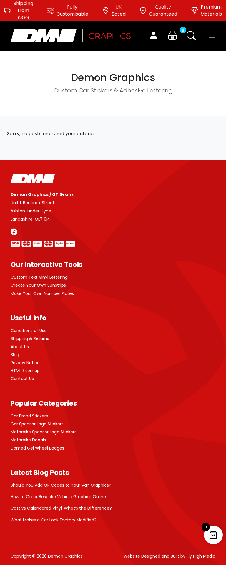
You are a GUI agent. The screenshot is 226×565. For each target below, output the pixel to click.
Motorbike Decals (28, 440)
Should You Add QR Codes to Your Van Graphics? (61, 485)
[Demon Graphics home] (71, 35)
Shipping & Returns (30, 338)
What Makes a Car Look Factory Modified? (54, 520)
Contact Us (22, 378)
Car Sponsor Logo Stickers (37, 424)
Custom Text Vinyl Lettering (39, 277)
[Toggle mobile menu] (211, 35)
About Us (20, 347)
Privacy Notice (25, 363)
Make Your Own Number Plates (42, 293)
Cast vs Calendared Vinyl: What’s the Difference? (61, 508)
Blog (15, 355)
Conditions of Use (29, 330)
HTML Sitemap (25, 371)
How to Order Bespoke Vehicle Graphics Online (58, 497)
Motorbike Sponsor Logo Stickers (44, 432)
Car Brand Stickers (29, 416)
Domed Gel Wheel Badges (37, 448)
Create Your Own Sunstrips (38, 285)
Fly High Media (201, 556)
